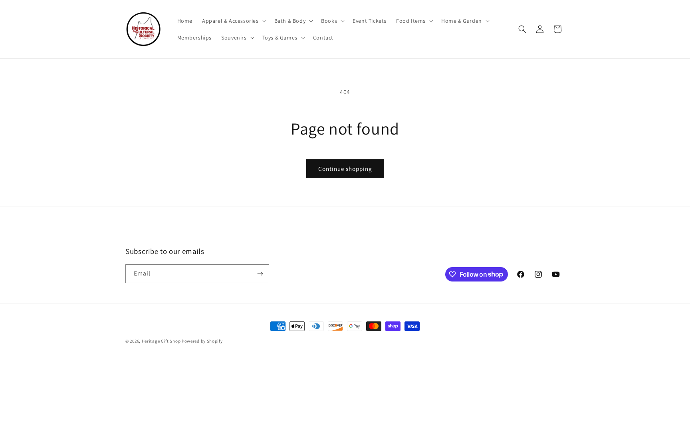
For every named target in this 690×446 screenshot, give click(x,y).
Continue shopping (345, 168)
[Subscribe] (260, 273)
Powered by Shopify (202, 341)
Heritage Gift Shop (161, 341)
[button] (233, 20)
